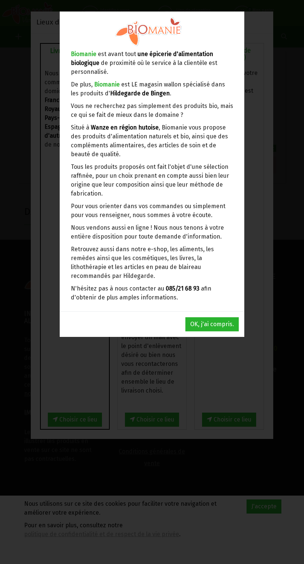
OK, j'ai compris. (212, 324)
